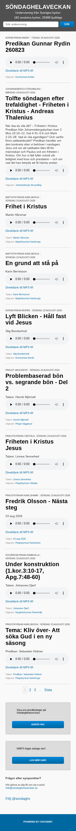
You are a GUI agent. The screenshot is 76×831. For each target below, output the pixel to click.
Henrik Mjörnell (20, 419)
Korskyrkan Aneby (24, 77)
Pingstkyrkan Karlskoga (27, 678)
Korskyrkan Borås (24, 358)
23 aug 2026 (19, 538)
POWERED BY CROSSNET (38, 821)
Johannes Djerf (21, 608)
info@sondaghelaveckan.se (21, 788)
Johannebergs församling (28, 185)
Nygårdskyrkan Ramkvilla (28, 612)
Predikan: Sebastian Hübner (27, 674)
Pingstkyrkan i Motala (26, 483)
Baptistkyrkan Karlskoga (28, 241)
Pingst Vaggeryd (23, 423)
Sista (48, 690)
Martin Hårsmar (21, 237)
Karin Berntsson (21, 294)
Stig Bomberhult (21, 354)
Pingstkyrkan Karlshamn (28, 542)
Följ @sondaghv (17, 798)
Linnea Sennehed (22, 479)
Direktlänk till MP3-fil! (19, 70)
